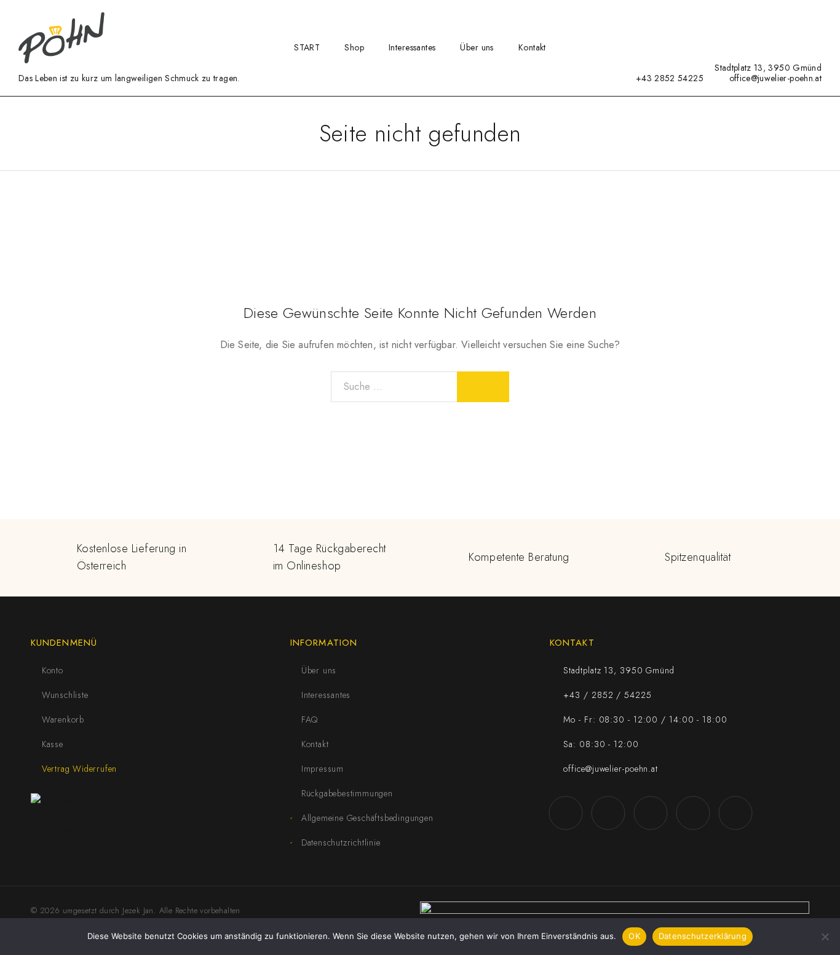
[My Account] (778, 17)
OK (634, 936)
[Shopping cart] (818, 16)
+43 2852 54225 (669, 78)
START (307, 47)
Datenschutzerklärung (703, 936)
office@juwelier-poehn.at (775, 78)
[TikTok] (667, 67)
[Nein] (824, 936)
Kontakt (532, 47)
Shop (354, 47)
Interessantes (412, 47)
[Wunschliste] (797, 16)
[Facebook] (609, 67)
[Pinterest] (686, 67)
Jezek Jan (138, 910)
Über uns (476, 47)
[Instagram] (628, 67)
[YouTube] (647, 67)
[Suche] (758, 17)
